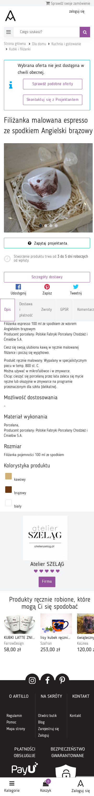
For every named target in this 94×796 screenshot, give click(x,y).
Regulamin (14, 716)
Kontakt (75, 716)
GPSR (64, 310)
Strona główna (15, 44)
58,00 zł (12, 650)
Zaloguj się (81, 791)
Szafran (46, 643)
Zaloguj (43, 735)
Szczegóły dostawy (47, 277)
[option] (19, 633)
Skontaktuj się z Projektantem (53, 100)
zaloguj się (76, 11)
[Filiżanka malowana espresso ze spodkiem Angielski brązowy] (48, 187)
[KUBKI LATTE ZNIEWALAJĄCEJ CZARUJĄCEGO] (19, 623)
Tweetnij (76, 293)
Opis (7, 310)
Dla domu (39, 44)
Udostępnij (18, 293)
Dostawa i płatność (26, 310)
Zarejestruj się (48, 729)
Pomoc (11, 722)
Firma (47, 582)
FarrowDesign (14, 643)
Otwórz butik (47, 716)
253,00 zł (50, 650)
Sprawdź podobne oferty (52, 84)
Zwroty (46, 310)
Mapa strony (16, 729)
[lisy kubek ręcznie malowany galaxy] (56, 623)
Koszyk (45, 791)
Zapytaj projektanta (50, 244)
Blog (41, 722)
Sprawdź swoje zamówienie (70, 4)
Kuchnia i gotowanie (66, 44)
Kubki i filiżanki (20, 49)
